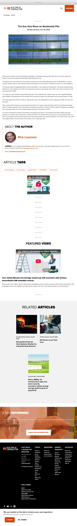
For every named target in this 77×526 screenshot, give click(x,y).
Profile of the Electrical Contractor (58, 460)
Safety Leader (48, 454)
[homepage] (14, 8)
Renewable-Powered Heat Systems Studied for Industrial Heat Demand (26, 344)
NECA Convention (26, 490)
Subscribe (69, 8)
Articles (13, 15)
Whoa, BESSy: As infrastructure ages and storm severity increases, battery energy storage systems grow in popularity (38, 384)
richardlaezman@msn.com (30, 148)
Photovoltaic (43, 170)
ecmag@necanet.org (27, 466)
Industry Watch (32, 170)
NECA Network (25, 497)
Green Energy (21, 170)
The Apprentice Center (38, 477)
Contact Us (68, 459)
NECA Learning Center (27, 491)
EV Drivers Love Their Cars (48, 341)
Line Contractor (48, 456)
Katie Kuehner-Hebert (24, 337)
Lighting (37, 465)
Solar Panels (53, 170)
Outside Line (38, 467)
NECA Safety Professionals (28, 499)
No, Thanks (22, 520)
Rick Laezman (27, 137)
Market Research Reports (57, 454)
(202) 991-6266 (25, 463)
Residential (38, 468)
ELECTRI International (27, 495)
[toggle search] (61, 8)
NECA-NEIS (24, 493)
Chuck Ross (33, 376)
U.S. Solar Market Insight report (29, 81)
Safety (36, 470)
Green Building (9, 170)
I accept (10, 520)
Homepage (7, 15)
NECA (23, 488)
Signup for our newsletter (38, 432)
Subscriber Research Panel (58, 469)
